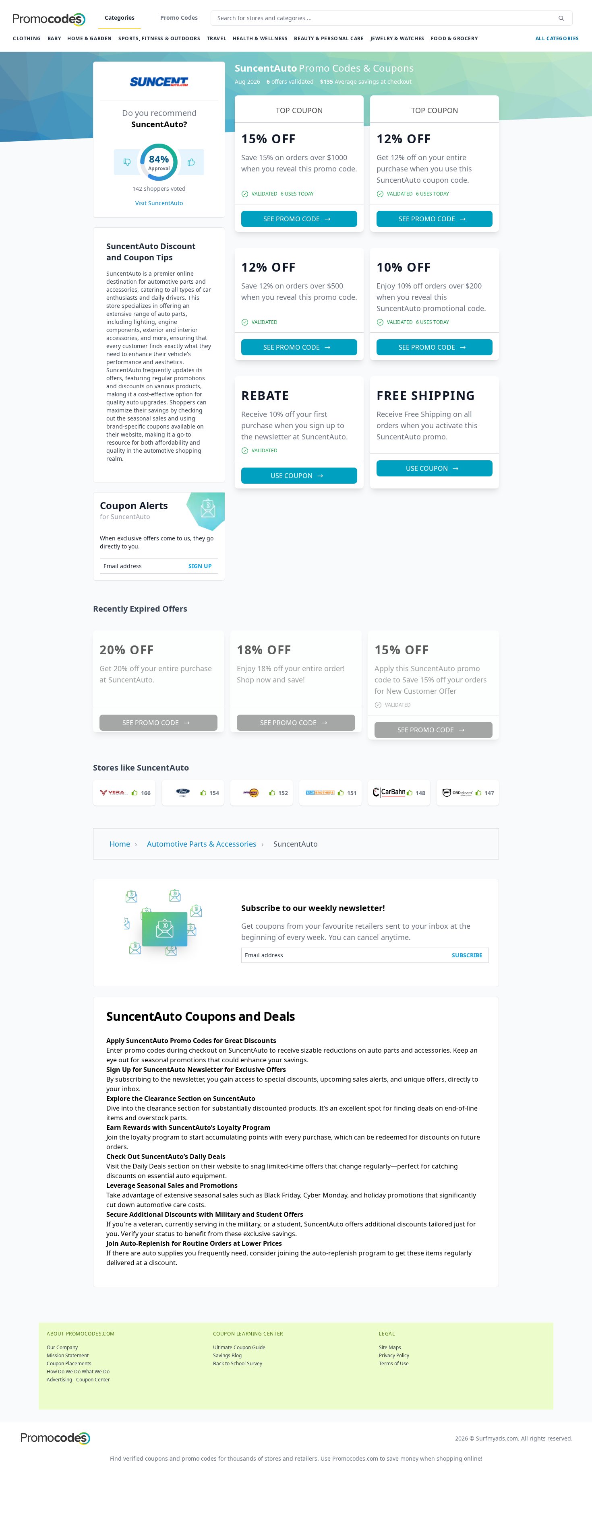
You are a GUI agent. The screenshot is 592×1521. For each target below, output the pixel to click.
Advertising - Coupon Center (78, 1379)
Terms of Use (394, 1363)
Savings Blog (227, 1355)
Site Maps (390, 1347)
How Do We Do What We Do (78, 1371)
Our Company (62, 1347)
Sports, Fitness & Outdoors (159, 38)
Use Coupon (292, 475)
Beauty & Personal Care (329, 38)
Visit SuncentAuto (159, 203)
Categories (120, 17)
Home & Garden (89, 38)
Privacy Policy (394, 1355)
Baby (54, 38)
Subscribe (467, 955)
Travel (217, 38)
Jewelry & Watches (397, 38)
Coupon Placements (69, 1363)
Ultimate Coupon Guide (239, 1347)
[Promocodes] (49, 18)
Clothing (27, 38)
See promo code (291, 218)
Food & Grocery (454, 38)
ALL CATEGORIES (557, 38)
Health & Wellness (260, 38)
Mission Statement (68, 1355)
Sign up (200, 566)
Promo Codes (179, 17)
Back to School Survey (237, 1363)
